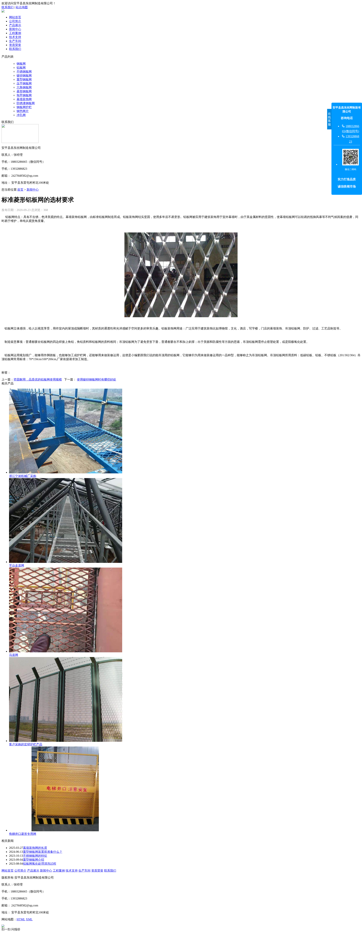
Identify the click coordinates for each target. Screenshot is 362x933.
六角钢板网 (24, 87)
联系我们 (8, 7)
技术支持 (15, 37)
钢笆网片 (23, 111)
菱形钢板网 (24, 91)
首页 (20, 189)
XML (29, 919)
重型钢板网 (24, 79)
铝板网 (21, 67)
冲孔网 (21, 115)
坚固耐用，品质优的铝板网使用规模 (38, 379)
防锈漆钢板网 (26, 103)
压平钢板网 (24, 83)
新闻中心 (15, 29)
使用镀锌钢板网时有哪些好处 (96, 379)
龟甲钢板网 (24, 95)
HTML (21, 919)
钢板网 (21, 63)
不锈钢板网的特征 (35, 855)
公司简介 (15, 21)
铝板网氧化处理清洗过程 (39, 863)
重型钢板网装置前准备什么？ (42, 851)
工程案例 (15, 33)
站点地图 (22, 7)
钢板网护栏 (24, 107)
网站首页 (15, 17)
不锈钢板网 (24, 71)
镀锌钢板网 (24, 75)
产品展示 (15, 25)
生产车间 (15, 41)
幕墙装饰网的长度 (35, 847)
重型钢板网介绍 (33, 859)
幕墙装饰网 (24, 99)
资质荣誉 (15, 45)
